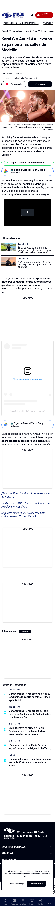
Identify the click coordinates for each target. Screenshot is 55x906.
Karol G (25, 631)
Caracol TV (6, 31)
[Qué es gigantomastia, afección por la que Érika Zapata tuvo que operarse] (8, 261)
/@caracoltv (16, 84)
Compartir (42, 84)
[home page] (13, 15)
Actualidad (17, 31)
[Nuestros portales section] (51, 846)
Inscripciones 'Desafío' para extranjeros (21, 23)
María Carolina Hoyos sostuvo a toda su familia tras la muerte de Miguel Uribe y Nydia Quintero (29, 697)
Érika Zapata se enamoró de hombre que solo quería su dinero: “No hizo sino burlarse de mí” (35, 250)
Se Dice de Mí (14, 689)
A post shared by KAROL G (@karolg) (27, 411)
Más (49, 903)
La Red (12, 755)
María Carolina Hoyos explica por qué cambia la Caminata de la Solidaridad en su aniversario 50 (30, 714)
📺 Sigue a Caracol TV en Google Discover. (27, 171)
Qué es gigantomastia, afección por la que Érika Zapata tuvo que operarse (34, 264)
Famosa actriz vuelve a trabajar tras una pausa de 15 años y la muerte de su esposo (30, 762)
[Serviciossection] (51, 853)
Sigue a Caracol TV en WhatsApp (27, 162)
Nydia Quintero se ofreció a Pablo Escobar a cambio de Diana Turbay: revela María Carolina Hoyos (27, 731)
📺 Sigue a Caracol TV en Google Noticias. (27, 424)
